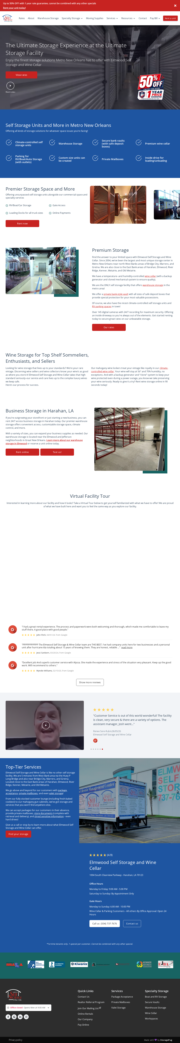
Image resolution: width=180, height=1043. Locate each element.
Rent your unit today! (14, 7)
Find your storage (18, 834)
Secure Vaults (152, 1002)
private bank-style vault (116, 294)
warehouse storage (153, 285)
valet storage (56, 793)
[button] (10, 87)
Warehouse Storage (155, 1007)
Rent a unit (170, 18)
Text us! (57, 452)
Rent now (22, 223)
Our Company (85, 1019)
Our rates (109, 327)
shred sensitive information (49, 816)
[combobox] (28, 1007)
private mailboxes (28, 793)
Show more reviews (90, 682)
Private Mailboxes (120, 1002)
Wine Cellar (151, 1013)
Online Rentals (85, 1013)
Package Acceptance (122, 996)
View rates (21, 74)
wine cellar (150, 276)
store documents (43, 813)
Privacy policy (15, 1039)
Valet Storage (118, 1007)
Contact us (132, 923)
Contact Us (83, 996)
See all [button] (140, 219)
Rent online (22, 452)
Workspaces (151, 1018)
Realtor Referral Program (91, 1002)
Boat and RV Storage (156, 996)
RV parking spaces (101, 306)
